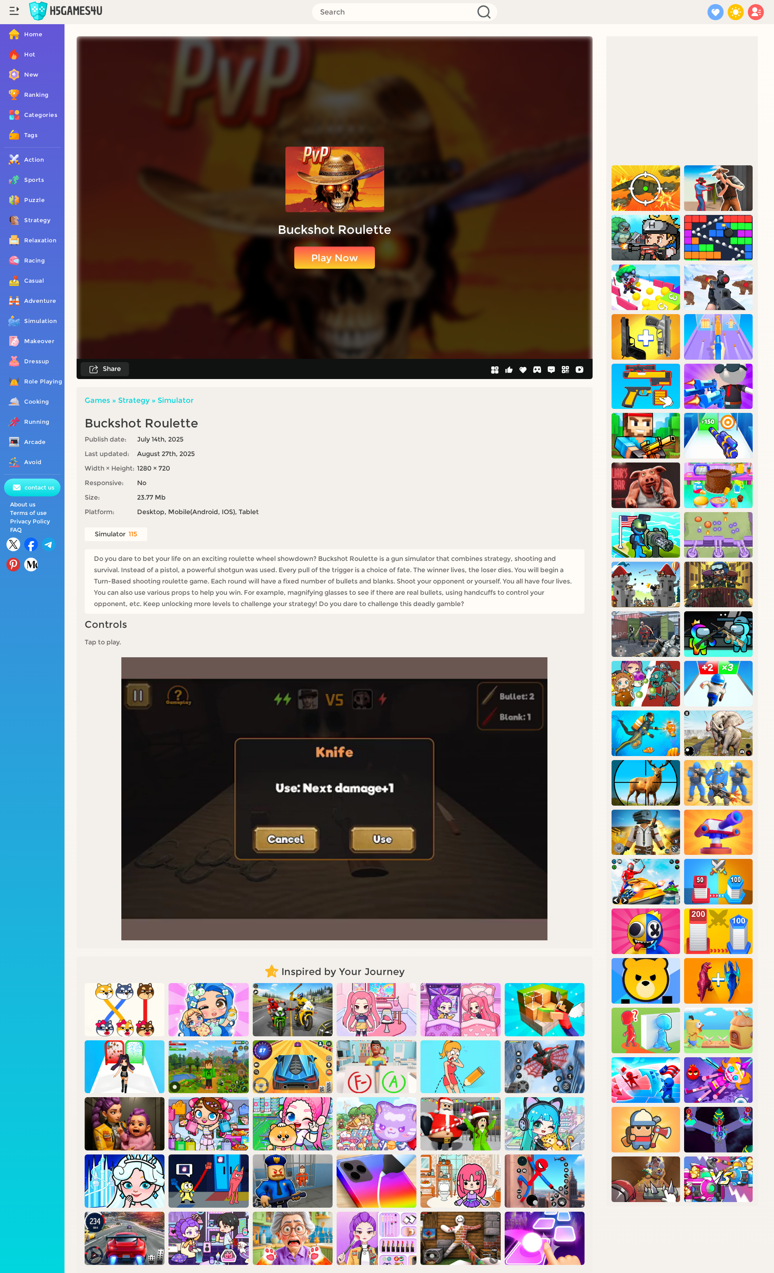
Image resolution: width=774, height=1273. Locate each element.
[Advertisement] (682, 100)
